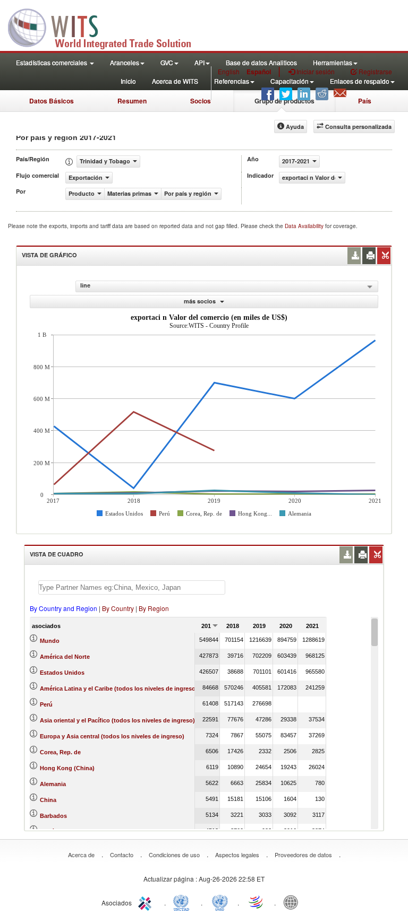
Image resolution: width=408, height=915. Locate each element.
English (229, 71)
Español (258, 71)
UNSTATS (220, 901)
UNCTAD (183, 901)
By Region (154, 608)
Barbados (53, 816)
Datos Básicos (51, 101)
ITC (146, 901)
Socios (200, 101)
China (48, 800)
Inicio (128, 80)
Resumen (132, 101)
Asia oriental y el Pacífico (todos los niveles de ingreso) (117, 720)
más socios (200, 301)
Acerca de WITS (175, 80)
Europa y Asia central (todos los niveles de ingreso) (112, 736)
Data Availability (305, 226)
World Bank (293, 901)
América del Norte (65, 656)
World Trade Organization (256, 901)
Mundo (50, 641)
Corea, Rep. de (60, 752)
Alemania (53, 784)
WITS (106, 26)
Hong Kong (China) (67, 768)
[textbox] (131, 587)
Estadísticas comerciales (52, 62)
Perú (46, 704)
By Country (118, 608)
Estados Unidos (62, 672)
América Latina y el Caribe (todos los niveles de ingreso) (119, 688)
